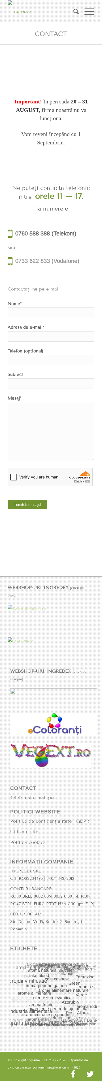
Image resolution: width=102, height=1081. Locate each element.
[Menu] (86, 11)
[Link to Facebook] (73, 1074)
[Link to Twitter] (90, 1074)
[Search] (73, 11)
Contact (51, 34)
